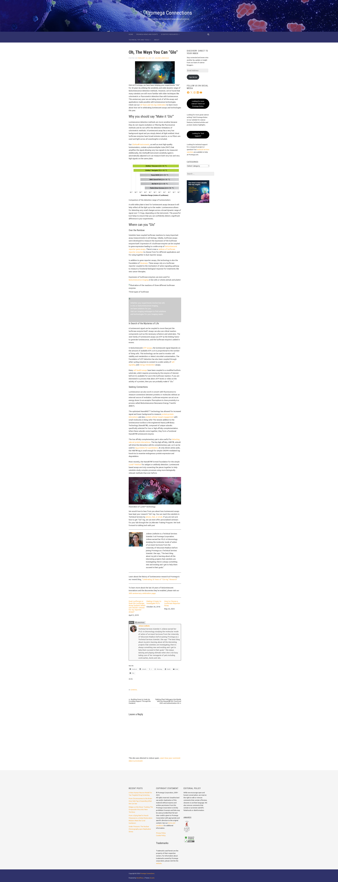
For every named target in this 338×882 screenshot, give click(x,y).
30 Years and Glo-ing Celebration (153, 105)
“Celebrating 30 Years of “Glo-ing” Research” (159, 579)
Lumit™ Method (135, 464)
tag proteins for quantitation (146, 448)
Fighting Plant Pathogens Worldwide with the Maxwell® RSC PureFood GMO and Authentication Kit (168, 701)
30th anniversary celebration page (142, 593)
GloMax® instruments (140, 144)
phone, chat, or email (154, 517)
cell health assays (140, 370)
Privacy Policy (161, 833)
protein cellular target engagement (159, 417)
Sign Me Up (193, 77)
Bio (132, 622)
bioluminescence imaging (138, 280)
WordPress (139, 878)
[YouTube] (200, 92)
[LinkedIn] (197, 92)
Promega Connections (169, 13)
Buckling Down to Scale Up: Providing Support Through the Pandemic (140, 701)
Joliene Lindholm (162, 58)
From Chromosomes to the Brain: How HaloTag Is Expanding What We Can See (140, 801)
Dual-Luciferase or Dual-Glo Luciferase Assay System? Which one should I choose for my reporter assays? (137, 606)
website (159, 863)
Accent (152, 878)
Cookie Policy (161, 835)
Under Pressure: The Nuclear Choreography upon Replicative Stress (140, 829)
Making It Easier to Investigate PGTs (153, 602)
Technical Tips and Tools (139, 40)
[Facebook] (188, 92)
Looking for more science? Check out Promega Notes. (198, 103)
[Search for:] (200, 174)
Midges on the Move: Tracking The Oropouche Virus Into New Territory (141, 809)
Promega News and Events (147, 34)
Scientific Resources (169, 34)
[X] (191, 92)
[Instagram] (194, 92)
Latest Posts (140, 622)
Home (131, 34)
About (156, 40)
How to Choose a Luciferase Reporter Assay (172, 603)
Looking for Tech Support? (198, 134)
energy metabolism (147, 365)
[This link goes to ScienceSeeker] (187, 832)
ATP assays (147, 348)
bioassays (144, 263)
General (134, 690)
